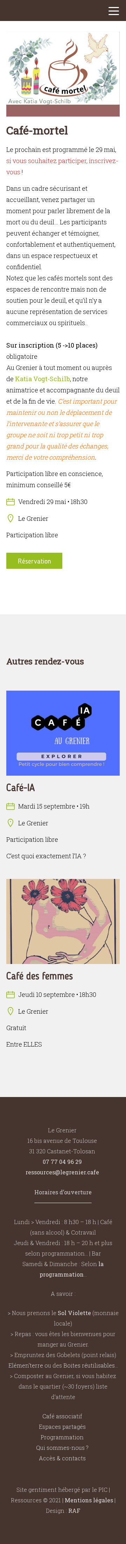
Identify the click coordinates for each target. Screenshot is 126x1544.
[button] (113, 13)
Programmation (62, 1437)
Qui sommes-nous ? (62, 1447)
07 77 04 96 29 (62, 1161)
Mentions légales (89, 1500)
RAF (74, 1510)
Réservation (34, 561)
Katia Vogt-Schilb (42, 379)
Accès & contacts (62, 1458)
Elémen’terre (25, 1365)
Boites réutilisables (89, 1365)
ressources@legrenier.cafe (62, 1172)
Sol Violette (74, 1312)
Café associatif (62, 1416)
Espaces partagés (62, 1426)
